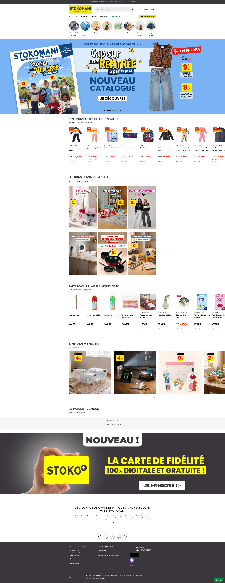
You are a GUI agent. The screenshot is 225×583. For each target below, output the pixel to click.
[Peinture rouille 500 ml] (94, 302)
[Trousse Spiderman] (130, 135)
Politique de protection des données (95, 578)
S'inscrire (134, 555)
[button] (70, 2)
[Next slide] (120, 110)
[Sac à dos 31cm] (148, 135)
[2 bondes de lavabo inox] (184, 302)
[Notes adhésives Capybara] (130, 302)
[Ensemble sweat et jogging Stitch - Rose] (202, 135)
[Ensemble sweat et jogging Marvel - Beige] (184, 135)
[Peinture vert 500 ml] (112, 302)
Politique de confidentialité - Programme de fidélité (117, 575)
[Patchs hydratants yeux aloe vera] (202, 302)
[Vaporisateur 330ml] (166, 302)
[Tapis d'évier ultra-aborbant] (148, 302)
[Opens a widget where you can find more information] (218, 580)
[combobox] (114, 9)
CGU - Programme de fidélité (93, 575)
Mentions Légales (137, 575)
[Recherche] (132, 9)
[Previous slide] (105, 110)
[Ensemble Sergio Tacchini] (77, 135)
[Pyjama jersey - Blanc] (94, 135)
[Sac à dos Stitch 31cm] (112, 135)
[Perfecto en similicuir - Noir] (166, 135)
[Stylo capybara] (77, 302)
